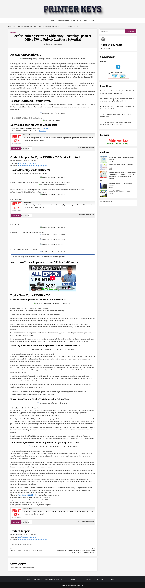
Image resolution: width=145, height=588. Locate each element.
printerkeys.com (59, 257)
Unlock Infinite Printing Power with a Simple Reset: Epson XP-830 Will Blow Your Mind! (116, 123)
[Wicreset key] (16, 139)
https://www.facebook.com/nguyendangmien (32, 165)
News (13, 32)
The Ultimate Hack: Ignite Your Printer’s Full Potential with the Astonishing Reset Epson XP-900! (117, 100)
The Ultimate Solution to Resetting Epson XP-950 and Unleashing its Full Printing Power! (117, 92)
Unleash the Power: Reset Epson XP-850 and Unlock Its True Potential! (117, 116)
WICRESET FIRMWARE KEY (69, 579)
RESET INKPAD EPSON (66, 21)
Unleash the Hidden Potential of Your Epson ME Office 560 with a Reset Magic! (76, 550)
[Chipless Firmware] (118, 142)
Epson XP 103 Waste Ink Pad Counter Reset (26, 549)
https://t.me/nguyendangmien (27, 163)
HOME (29, 579)
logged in (21, 567)
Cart (79, 21)
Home (53, 21)
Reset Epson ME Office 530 (23, 544)
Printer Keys (72, 9)
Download (45, 128)
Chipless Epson (54, 579)
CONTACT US (112, 579)
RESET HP (103, 579)
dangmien (49, 44)
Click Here (51, 189)
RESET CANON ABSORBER (89, 579)
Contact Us (89, 21)
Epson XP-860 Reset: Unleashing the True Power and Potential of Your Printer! (117, 108)
